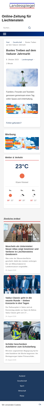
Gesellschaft (17, 42)
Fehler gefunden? (14, 123)
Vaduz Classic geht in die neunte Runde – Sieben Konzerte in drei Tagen (19, 300)
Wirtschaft (22, 391)
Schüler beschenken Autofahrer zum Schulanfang (21, 345)
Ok (40, 404)
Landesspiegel (27, 60)
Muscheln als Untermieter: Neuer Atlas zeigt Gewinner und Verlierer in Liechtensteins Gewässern (22, 250)
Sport (22, 386)
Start (8, 42)
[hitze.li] (22, 109)
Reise (22, 396)
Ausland (22, 376)
